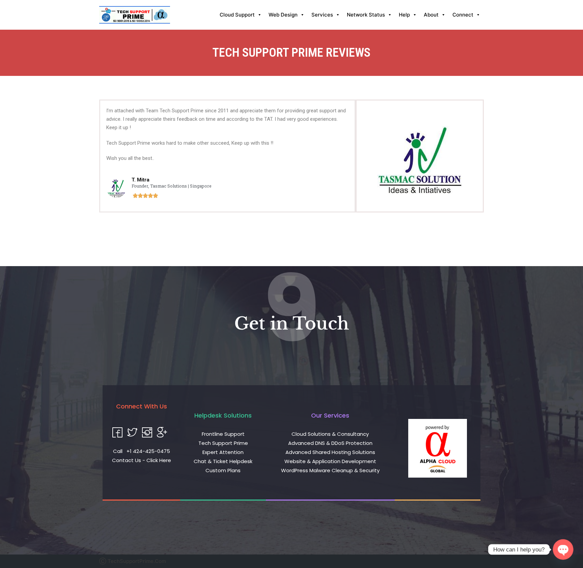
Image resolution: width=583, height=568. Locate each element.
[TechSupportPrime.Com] (134, 15)
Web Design (283, 14)
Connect (462, 14)
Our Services (330, 415)
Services (322, 14)
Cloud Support (237, 14)
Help (404, 14)
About (431, 14)
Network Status (366, 14)
